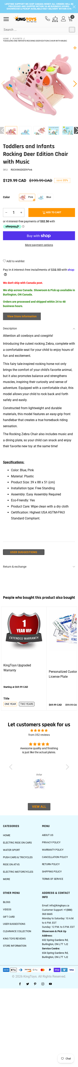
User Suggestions (23, 552)
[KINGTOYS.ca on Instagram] (42, 984)
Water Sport (11, 849)
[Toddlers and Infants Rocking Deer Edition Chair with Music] (25, 132)
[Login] (63, 19)
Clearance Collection (17, 931)
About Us (47, 835)
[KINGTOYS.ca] (25, 19)
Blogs (6, 902)
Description (10, 328)
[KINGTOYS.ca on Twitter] (27, 984)
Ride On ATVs (11, 864)
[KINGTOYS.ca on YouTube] (50, 984)
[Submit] (72, 30)
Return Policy (51, 864)
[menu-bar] (7, 19)
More (6, 879)
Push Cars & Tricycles (18, 857)
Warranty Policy (52, 849)
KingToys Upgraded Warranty (17, 667)
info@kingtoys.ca (59, 905)
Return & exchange (14, 566)
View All (39, 807)
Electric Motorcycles (18, 871)
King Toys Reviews (14, 938)
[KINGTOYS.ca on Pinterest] (35, 984)
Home (6, 835)
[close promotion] (74, 6)
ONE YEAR (10, 704)
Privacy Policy (51, 842)
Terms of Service (52, 879)
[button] (3, 83)
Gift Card (9, 916)
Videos (7, 909)
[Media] (75, 48)
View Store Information (22, 316)
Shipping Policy (52, 871)
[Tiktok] (58, 984)
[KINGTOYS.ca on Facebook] (20, 984)
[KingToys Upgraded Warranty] (23, 630)
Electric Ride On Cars (17, 842)
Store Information (14, 945)
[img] (39, 730)
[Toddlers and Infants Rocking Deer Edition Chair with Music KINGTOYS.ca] (39, 83)
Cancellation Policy (55, 857)
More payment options (39, 245)
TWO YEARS (26, 704)
